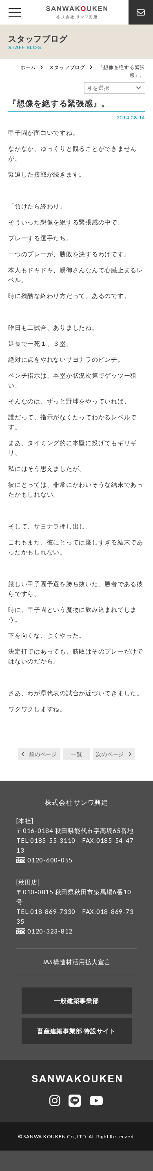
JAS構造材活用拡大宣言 (76, 961)
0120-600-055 (50, 860)
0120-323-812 (50, 931)
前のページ (43, 754)
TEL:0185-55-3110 (45, 840)
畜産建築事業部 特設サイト (76, 1030)
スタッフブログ (67, 67)
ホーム (28, 67)
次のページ (110, 754)
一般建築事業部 (76, 1000)
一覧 (76, 754)
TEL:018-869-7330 (45, 911)
